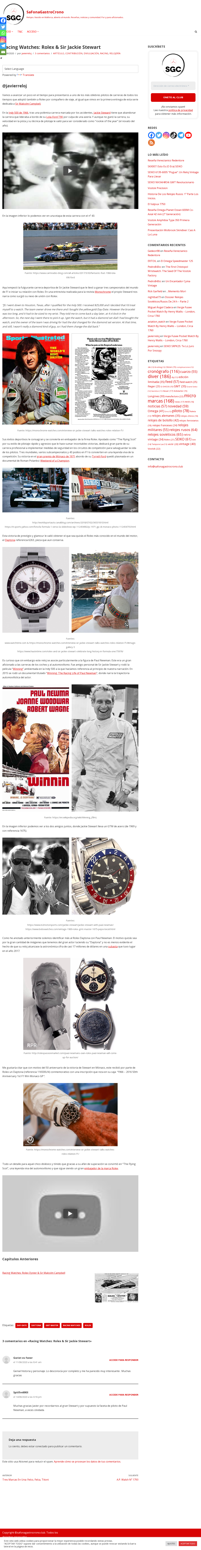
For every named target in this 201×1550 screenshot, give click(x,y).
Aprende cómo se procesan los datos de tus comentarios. (87, 1461)
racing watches (71, 1325)
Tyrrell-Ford (99, 456)
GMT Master (52, 1325)
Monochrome (103, 292)
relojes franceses (164, 425)
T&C (20, 31)
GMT (180, 386)
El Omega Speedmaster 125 (177, 261)
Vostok (154, 448)
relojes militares (168, 427)
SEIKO (183, 439)
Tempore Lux (159, 444)
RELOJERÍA (114, 53)
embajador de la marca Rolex (101, 1168)
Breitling (160, 367)
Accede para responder (123, 1359)
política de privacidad (180, 110)
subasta (113, 946)
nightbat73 (154, 297)
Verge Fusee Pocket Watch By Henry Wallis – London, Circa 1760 (171, 312)
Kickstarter (180, 391)
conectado (41, 1446)
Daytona (10, 540)
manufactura (174, 396)
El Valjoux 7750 (156, 204)
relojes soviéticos (165, 434)
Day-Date (22, 1325)
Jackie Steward (102, 112)
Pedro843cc (154, 267)
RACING (104, 53)
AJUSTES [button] (171, 1543)
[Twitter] (3, 27)
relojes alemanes (166, 415)
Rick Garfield (155, 291)
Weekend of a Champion (54, 460)
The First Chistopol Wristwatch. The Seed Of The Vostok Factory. (169, 271)
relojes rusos (183, 429)
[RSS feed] (151, 142)
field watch (188, 382)
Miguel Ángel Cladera (160, 307)
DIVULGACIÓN (91, 53)
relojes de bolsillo (163, 420)
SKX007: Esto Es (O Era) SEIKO (165, 166)
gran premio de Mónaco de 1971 (56, 456)
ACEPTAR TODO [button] (188, 1543)
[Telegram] (3, 46)
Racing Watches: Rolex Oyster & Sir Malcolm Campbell (33, 1273)
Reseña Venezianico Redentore (166, 160)
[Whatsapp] (3, 33)
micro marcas (172, 398)
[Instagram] (3, 39)
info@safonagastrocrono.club (165, 466)
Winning (18, 669)
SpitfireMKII (20, 1392)
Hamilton (156, 391)
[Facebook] (3, 20)
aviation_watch (156, 321)
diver (159, 376)
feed (172, 381)
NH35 (189, 401)
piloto (180, 410)
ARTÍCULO (58, 53)
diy (174, 377)
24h (151, 367)
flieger (154, 386)
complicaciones (185, 367)
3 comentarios (42, 53)
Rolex (88, 1325)
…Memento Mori (176, 291)
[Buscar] (196, 31)
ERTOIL (152, 261)
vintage (187, 444)
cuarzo (188, 371)
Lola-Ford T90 (54, 117)
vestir (173, 444)
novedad (178, 406)
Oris (168, 411)
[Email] (3, 52)
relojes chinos (189, 415)
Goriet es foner (23, 1358)
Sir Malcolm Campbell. (28, 103)
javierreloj (27, 53)
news (179, 401)
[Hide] (1, 58)
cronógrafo (163, 371)
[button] (12, 31)
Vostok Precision (158, 188)
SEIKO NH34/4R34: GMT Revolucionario (171, 182)
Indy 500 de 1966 (18, 112)
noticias (157, 406)
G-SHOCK (167, 386)
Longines (156, 396)
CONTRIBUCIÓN (73, 53)
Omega (156, 411)
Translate (28, 75)
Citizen (171, 367)
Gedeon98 (154, 251)
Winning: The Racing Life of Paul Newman (71, 673)
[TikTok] (173, 135)
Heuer (168, 391)
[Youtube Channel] (188, 135)
